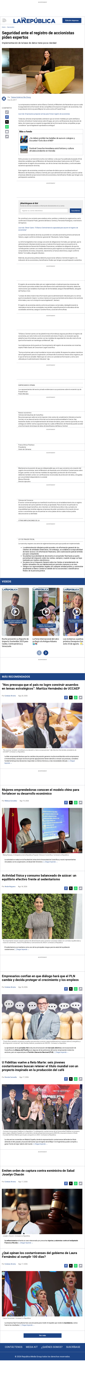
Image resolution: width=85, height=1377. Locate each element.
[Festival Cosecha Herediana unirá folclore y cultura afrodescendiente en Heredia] (24, 149)
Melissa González (11, 801)
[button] (71, 20)
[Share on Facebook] (7, 117)
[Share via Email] (7, 131)
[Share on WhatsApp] (7, 127)
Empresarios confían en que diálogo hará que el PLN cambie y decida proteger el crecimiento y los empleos (40, 978)
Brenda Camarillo (11, 1077)
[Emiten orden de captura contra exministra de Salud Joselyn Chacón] (42, 1211)
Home (4, 27)
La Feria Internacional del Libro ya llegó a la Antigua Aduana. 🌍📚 (46, 641)
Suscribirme (75, 211)
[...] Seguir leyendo (49, 862)
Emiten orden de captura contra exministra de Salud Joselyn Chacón (38, 1172)
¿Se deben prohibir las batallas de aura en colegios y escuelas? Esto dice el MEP (52, 139)
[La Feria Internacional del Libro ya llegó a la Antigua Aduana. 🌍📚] (46, 612)
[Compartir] (7, 136)
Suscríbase (73, 1347)
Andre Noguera (10, 886)
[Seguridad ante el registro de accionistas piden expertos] (42, 71)
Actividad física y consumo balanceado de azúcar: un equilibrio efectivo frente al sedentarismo (39, 877)
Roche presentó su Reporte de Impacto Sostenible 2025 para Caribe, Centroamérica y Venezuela (15, 642)
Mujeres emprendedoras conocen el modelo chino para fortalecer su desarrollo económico (40, 791)
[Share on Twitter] (7, 122)
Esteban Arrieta (10, 696)
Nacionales (10, 27)
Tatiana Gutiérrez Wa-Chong (21, 97)
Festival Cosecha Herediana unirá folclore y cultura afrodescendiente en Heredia (51, 149)
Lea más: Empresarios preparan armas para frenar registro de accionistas (44, 114)
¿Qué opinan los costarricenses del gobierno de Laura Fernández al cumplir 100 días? (39, 1255)
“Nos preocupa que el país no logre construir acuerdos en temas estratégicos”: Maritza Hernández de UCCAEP (41, 686)
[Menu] (4, 20)
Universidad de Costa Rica (50, 859)
